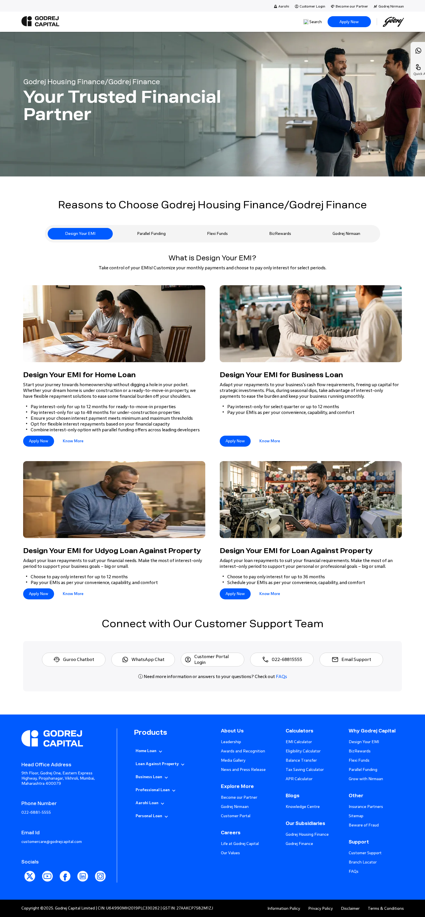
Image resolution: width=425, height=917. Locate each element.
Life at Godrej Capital (240, 843)
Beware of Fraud (364, 825)
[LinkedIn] (83, 883)
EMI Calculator (299, 742)
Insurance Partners (366, 806)
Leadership (231, 742)
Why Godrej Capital (372, 730)
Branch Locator (363, 862)
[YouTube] (48, 883)
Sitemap (356, 816)
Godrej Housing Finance (307, 834)
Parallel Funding (151, 233)
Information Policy (283, 908)
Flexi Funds (217, 233)
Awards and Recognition (243, 751)
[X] (30, 883)
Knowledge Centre (303, 806)
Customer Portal (235, 816)
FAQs (281, 676)
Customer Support (365, 853)
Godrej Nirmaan (391, 6)
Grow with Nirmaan (366, 779)
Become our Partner (352, 6)
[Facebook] (65, 883)
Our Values (230, 853)
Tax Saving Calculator (305, 769)
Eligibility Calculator (303, 751)
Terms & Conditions (386, 908)
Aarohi (283, 6)
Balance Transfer (301, 760)
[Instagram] (100, 883)
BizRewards (280, 233)
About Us (232, 730)
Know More (73, 441)
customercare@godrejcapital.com (51, 841)
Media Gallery (233, 760)
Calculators (299, 730)
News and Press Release (243, 769)
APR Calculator (299, 779)
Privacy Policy (320, 908)
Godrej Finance (299, 843)
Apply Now (349, 22)
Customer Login (312, 6)
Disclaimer (350, 908)
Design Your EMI (80, 233)
